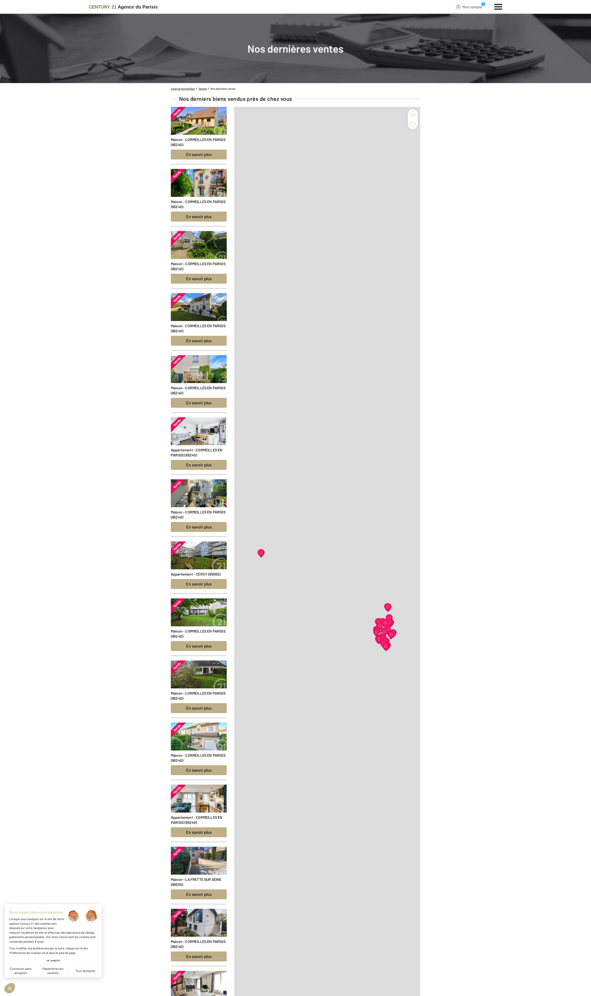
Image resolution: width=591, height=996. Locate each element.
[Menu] (498, 6)
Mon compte (472, 7)
